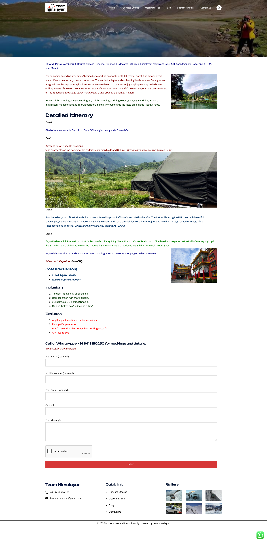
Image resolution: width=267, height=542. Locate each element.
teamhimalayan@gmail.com (66, 498)
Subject (49, 405)
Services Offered (131, 8)
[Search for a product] (219, 7)
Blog (168, 8)
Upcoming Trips (152, 8)
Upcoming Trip (117, 498)
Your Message (53, 420)
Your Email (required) (57, 390)
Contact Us (205, 8)
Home (114, 8)
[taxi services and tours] (56, 7)
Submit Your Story (185, 8)
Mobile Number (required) (59, 373)
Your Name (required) (57, 356)
